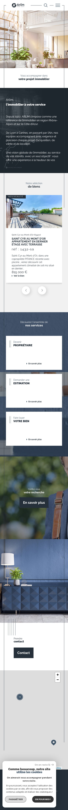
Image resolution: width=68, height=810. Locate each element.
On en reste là (42, 765)
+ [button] (58, 675)
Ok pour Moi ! (43, 799)
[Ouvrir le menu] (57, 5)
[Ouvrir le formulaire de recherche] (46, 5)
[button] (42, 290)
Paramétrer (16, 799)
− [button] (58, 680)
